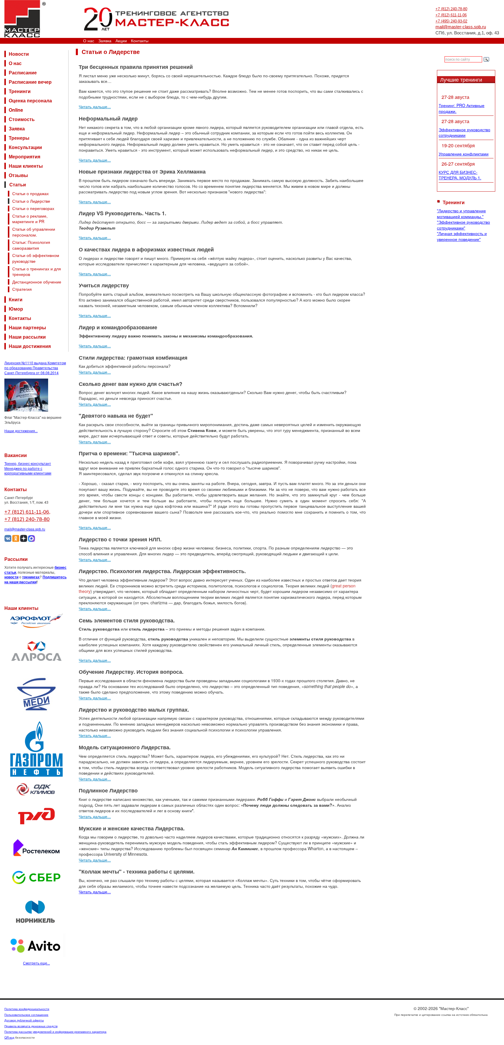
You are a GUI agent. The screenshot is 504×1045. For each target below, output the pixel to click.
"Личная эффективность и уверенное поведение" (462, 236)
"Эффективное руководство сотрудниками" (463, 225)
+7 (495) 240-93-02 (451, 21)
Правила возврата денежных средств (30, 1026)
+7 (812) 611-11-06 (451, 15)
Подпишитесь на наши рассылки (35, 579)
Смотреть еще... (36, 962)
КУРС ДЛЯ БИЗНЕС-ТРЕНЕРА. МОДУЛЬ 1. (460, 175)
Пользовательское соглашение (26, 1015)
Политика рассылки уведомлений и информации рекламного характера (55, 1032)
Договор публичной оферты (24, 1020)
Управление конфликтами (464, 154)
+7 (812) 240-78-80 (451, 9)
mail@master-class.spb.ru (460, 26)
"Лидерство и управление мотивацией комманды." (461, 213)
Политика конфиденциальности (26, 1009)
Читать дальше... (95, 106)
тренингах (31, 577)
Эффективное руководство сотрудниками (464, 132)
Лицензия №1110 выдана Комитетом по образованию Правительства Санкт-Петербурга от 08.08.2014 (35, 367)
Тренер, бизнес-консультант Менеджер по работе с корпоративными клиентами (27, 468)
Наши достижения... (21, 430)
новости (11, 577)
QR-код (9, 1037)
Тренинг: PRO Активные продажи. (461, 108)
